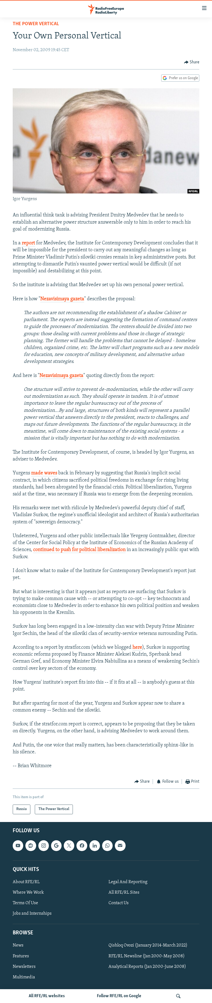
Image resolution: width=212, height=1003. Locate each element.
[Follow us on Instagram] (43, 845)
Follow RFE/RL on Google (119, 996)
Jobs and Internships (32, 913)
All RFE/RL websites (47, 996)
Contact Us (118, 903)
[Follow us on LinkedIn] (94, 845)
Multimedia (24, 977)
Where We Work (28, 892)
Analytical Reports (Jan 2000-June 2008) (147, 966)
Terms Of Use (25, 903)
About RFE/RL (26, 882)
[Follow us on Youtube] (18, 845)
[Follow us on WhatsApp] (107, 845)
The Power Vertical (36, 24)
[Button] (192, 62)
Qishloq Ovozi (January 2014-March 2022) (147, 945)
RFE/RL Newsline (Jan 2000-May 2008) (146, 956)
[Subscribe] (120, 845)
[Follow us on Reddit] (30, 845)
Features (21, 956)
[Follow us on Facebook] (81, 845)
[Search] (178, 996)
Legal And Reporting (127, 882)
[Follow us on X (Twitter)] (69, 845)
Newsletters (24, 966)
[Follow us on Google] (56, 845)
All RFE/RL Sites (123, 892)
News (18, 945)
